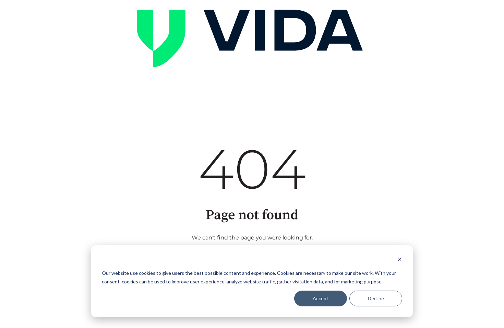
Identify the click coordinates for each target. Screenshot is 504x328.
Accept (320, 298)
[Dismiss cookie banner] (399, 260)
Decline (376, 298)
